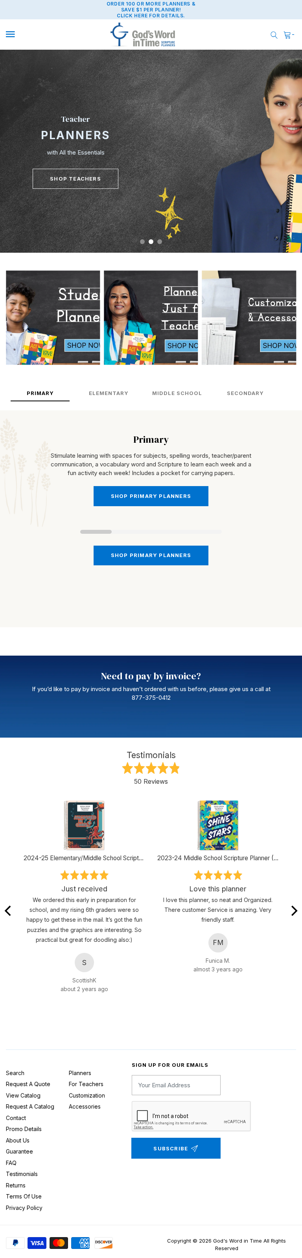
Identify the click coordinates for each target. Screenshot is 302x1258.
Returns (16, 1185)
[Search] (274, 34)
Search (15, 1073)
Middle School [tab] (177, 393)
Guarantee (19, 1151)
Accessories (85, 1106)
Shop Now (75, 171)
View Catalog (23, 1095)
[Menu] (40, 34)
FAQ (11, 1162)
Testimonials (22, 1173)
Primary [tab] (40, 393)
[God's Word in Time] (143, 34)
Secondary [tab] (245, 393)
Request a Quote (28, 1084)
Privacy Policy (24, 1207)
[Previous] (8, 910)
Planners (80, 1073)
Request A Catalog (30, 1106)
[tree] (151, 151)
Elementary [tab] (109, 393)
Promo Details (24, 1129)
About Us (17, 1140)
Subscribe (170, 1148)
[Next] (293, 910)
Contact (16, 1117)
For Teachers (86, 1084)
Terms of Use (24, 1196)
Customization (87, 1095)
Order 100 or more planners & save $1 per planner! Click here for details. (151, 10)
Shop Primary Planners (151, 555)
